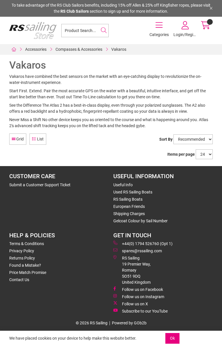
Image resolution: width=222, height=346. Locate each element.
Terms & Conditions (26, 243)
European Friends (129, 206)
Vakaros (118, 49)
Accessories (36, 49)
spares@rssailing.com (142, 251)
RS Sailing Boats (128, 199)
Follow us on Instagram (143, 296)
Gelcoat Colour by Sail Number (140, 221)
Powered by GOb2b (129, 323)
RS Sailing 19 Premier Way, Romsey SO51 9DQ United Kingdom (136, 270)
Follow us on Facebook (142, 289)
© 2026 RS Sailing (92, 323)
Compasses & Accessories (79, 49)
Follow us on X (135, 304)
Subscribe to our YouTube (145, 311)
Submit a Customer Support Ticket (40, 185)
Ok (172, 338)
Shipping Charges (129, 213)
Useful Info (123, 185)
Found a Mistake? (25, 265)
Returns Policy (22, 258)
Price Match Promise (27, 272)
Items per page (181, 154)
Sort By (166, 139)
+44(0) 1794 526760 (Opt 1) (147, 243)
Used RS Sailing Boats (132, 192)
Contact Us (19, 279)
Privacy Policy (21, 251)
